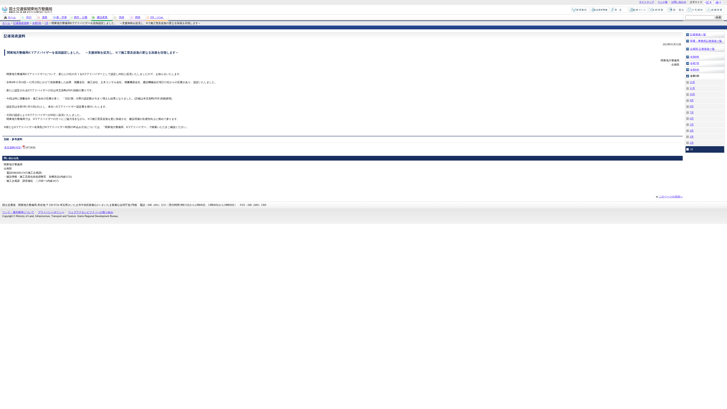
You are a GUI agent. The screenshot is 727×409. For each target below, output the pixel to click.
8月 (692, 106)
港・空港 (61, 17)
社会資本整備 (600, 10)
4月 (692, 130)
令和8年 (694, 56)
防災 (619, 10)
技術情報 (658, 10)
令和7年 (694, 63)
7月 (692, 112)
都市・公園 (80, 17)
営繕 (121, 17)
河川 (28, 17)
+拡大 (708, 2)
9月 (692, 100)
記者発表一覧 (698, 34)
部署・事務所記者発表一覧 (706, 40)
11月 (692, 88)
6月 (692, 118)
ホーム (12, 17)
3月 (692, 136)
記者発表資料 (21, 23)
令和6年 (694, 69)
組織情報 (716, 10)
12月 (692, 82)
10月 (692, 94)
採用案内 (580, 10)
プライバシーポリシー (51, 212)
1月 (46, 23)
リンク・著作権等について (18, 212)
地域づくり (638, 10)
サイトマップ (646, 2)
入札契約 (696, 10)
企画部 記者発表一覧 (702, 48)
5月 (692, 124)
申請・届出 (677, 10)
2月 (692, 142)
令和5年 (36, 23)
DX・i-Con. (157, 17)
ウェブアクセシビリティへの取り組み (90, 212)
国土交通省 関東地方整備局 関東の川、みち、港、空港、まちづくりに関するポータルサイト (26, 10)
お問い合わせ (678, 2)
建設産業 (102, 17)
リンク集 (663, 2)
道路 (44, 17)
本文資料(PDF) (13, 147)
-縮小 (718, 2)
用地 (137, 17)
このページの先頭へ (671, 196)
